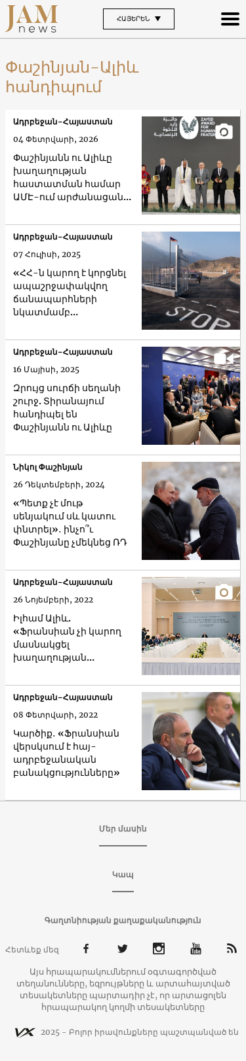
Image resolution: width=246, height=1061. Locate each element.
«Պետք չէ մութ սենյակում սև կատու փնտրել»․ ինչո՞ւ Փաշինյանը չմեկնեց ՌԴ (70, 522)
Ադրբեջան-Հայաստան (63, 121)
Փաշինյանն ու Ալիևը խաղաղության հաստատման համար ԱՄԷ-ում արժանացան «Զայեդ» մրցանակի (68, 177)
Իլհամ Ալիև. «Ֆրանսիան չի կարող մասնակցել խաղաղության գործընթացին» (67, 638)
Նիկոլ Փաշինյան (48, 467)
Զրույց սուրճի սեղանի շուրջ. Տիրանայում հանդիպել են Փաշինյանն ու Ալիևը (67, 407)
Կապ (123, 874)
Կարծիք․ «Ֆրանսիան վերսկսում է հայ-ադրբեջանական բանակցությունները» (66, 752)
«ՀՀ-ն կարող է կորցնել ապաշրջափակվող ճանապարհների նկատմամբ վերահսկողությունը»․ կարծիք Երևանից (69, 293)
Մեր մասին (123, 828)
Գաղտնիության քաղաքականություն (123, 920)
